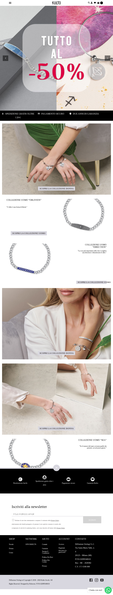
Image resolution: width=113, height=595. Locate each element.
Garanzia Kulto (92, 483)
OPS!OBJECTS (30, 544)
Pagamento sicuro (68, 483)
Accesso (61, 544)
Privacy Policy (55, 520)
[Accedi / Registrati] (91, 2)
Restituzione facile (20, 483)
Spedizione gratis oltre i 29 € (44, 483)
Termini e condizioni (45, 552)
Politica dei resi (47, 557)
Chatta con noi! (95, 590)
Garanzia (45, 548)
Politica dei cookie (46, 561)
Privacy (44, 566)
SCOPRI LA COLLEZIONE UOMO (28, 233)
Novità (11, 544)
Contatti (44, 544)
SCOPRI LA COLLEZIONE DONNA (57, 188)
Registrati (62, 548)
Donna (11, 548)
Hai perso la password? (62, 551)
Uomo (11, 552)
